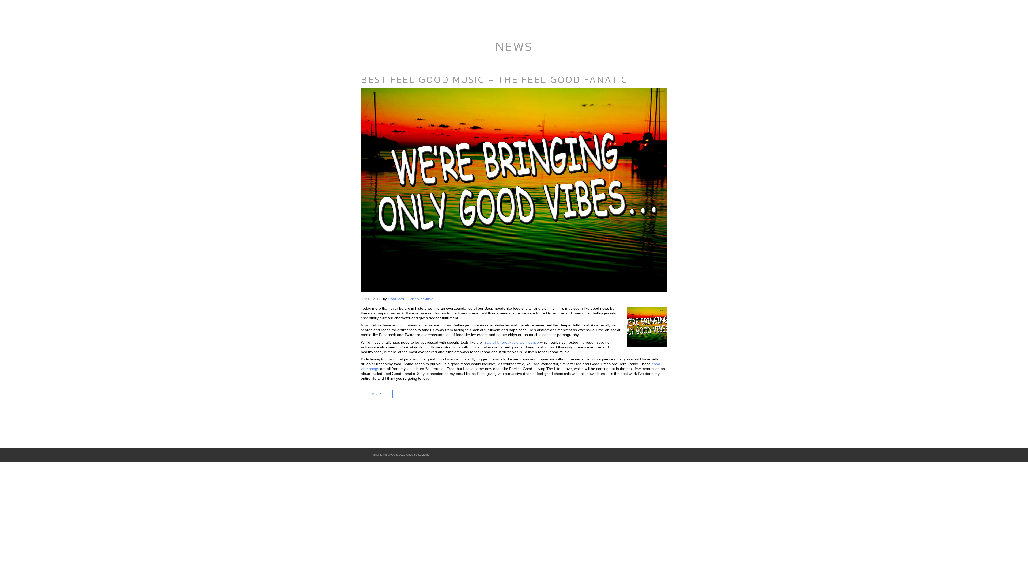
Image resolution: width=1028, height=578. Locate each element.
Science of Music (420, 299)
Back (377, 394)
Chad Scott (396, 299)
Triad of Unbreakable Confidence (511, 342)
